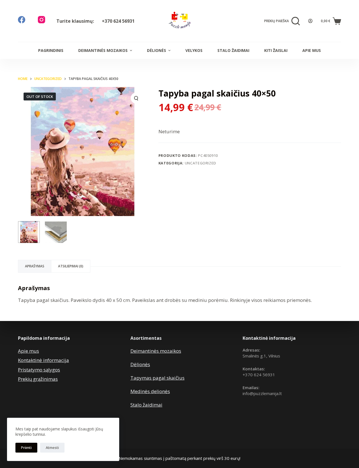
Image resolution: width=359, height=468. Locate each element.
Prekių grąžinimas (38, 379)
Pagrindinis (50, 50)
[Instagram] (41, 19)
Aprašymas (34, 266)
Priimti (26, 447)
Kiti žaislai (275, 50)
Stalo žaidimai (233, 50)
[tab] (34, 266)
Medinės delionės (150, 391)
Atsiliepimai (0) (70, 266)
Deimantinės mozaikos (103, 50)
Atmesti (52, 447)
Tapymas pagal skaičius (157, 378)
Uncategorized (200, 163)
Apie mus (311, 50)
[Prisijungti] (310, 21)
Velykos (193, 50)
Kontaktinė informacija (43, 360)
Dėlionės (156, 50)
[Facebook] (21, 19)
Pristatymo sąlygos (39, 369)
